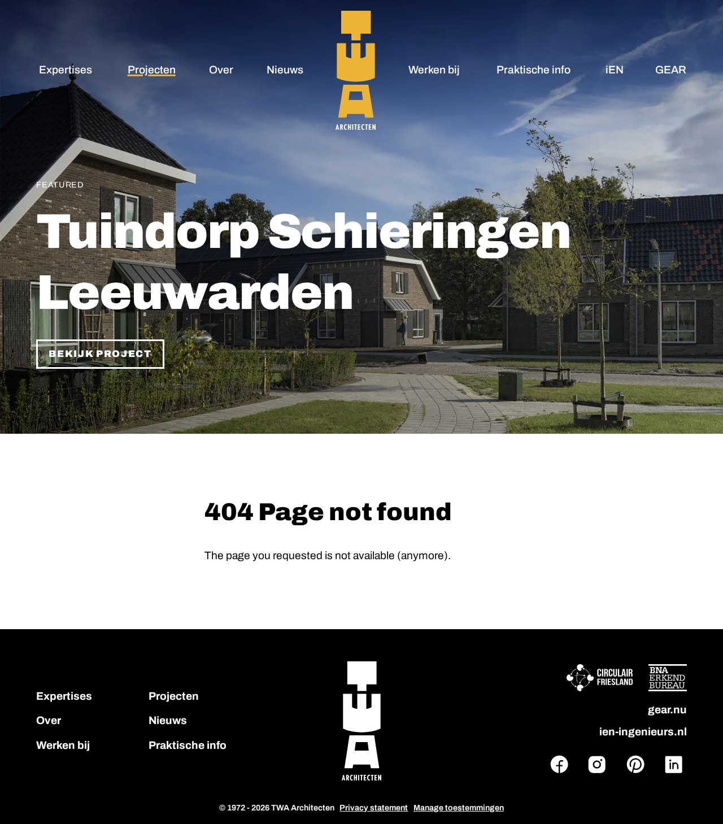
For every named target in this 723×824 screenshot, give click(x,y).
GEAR (670, 70)
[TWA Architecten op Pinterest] (635, 764)
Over (221, 70)
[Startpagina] (355, 70)
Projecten (152, 70)
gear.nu (667, 710)
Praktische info (533, 70)
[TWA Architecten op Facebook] (559, 764)
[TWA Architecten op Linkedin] (673, 764)
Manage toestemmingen (458, 807)
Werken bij (434, 70)
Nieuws (285, 70)
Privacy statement (373, 807)
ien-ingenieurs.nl (643, 732)
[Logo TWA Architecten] (361, 721)
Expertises (65, 70)
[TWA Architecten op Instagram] (597, 764)
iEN (615, 70)
